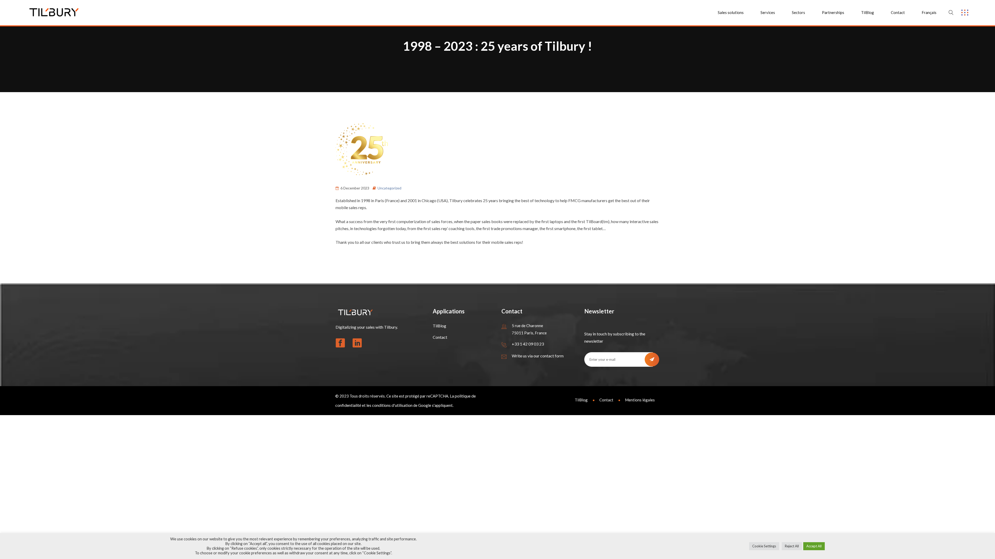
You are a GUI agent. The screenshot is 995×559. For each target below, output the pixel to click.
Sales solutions (731, 12)
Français (929, 12)
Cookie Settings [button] (764, 546)
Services (768, 12)
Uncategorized (389, 188)
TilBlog (867, 12)
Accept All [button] (814, 546)
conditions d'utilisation (392, 405)
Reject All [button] (792, 546)
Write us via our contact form (538, 355)
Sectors (798, 12)
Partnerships (833, 12)
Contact (898, 12)
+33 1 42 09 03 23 (528, 343)
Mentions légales (640, 400)
